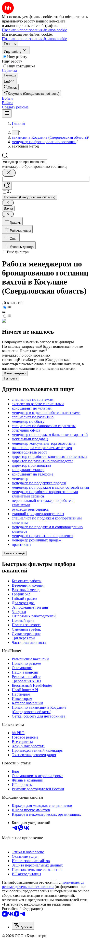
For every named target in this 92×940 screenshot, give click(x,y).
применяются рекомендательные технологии (43, 884)
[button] (7, 98)
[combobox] (24, 161)
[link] (10, 87)
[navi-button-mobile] (7, 113)
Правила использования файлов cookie (34, 39)
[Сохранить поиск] (7, 186)
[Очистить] (9, 173)
